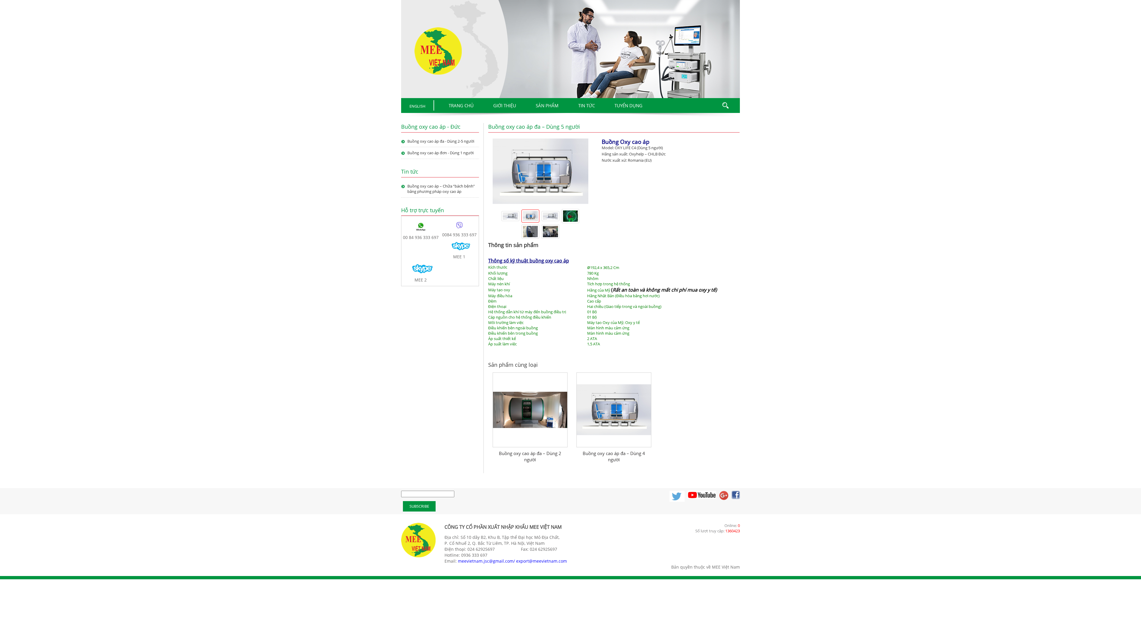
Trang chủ (461, 105)
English (417, 106)
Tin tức (586, 105)
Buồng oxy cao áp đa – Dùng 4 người (614, 436)
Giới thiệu (504, 105)
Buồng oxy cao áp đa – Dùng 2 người (530, 436)
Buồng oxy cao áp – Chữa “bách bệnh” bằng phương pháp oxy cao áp (441, 188)
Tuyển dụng (628, 105)
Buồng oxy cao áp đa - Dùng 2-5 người (440, 141)
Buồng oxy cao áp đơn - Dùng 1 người (440, 152)
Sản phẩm (547, 105)
